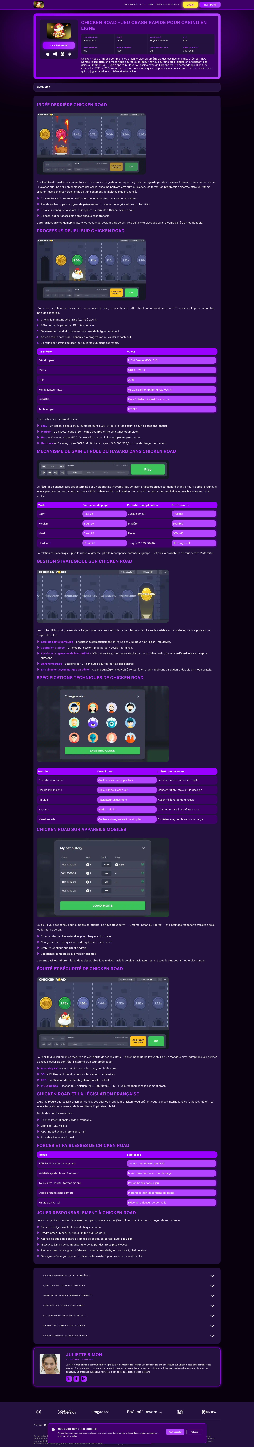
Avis (150, 4)
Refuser (194, 1432)
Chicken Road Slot (134, 4)
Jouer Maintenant (59, 45)
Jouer (190, 4)
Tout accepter (175, 1432)
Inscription (210, 4)
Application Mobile (167, 4)
